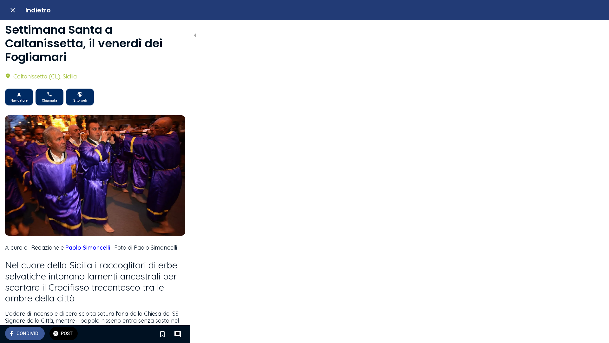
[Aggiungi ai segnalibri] (162, 334)
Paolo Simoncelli (87, 247)
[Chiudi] (12, 10)
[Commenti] (177, 334)
